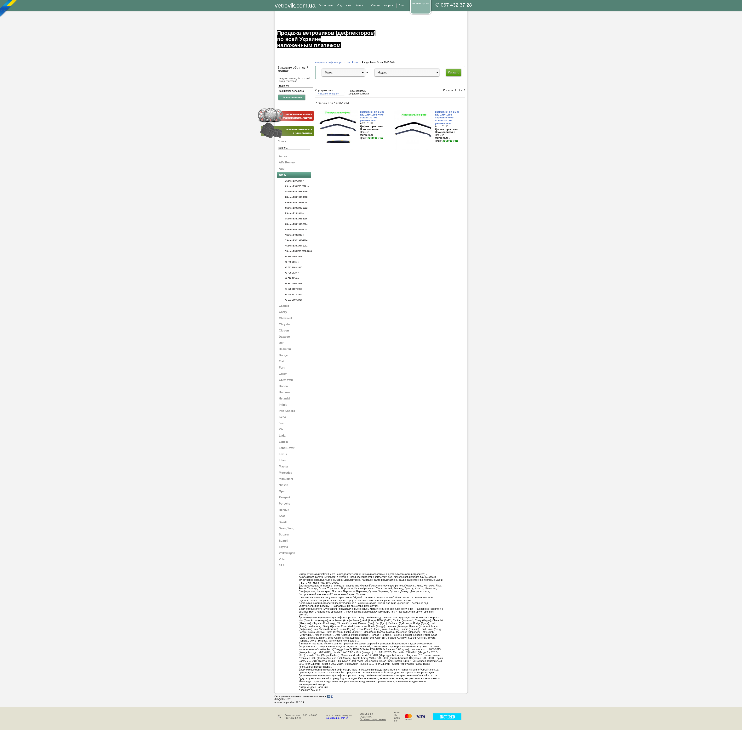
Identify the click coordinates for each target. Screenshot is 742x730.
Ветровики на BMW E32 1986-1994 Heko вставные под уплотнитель (372, 116)
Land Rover (352, 62)
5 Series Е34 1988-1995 (296, 219)
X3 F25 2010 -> (292, 273)
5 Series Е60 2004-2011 (296, 229)
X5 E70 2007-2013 (293, 289)
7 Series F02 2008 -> (295, 235)
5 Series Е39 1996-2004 (296, 224)
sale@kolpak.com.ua (337, 718)
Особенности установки (373, 719)
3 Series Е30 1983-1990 (296, 191)
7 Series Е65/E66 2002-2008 (298, 251)
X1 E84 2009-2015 (293, 256)
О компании (366, 714)
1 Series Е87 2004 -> (295, 181)
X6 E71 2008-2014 (293, 300)
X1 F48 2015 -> (292, 262)
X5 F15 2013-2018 (293, 294)
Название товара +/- (329, 93)
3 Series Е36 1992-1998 (296, 197)
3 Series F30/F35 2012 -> (297, 186)
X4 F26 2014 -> (292, 278)
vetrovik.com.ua (295, 5)
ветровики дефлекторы (328, 62)
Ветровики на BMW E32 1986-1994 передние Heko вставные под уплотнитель (447, 117)
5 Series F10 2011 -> (294, 213)
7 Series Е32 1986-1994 (296, 240)
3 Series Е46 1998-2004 (296, 202)
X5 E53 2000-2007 (293, 283)
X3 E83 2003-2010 (293, 267)
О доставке (366, 716)
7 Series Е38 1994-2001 (296, 246)
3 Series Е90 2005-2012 (296, 208)
